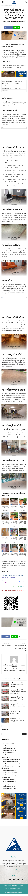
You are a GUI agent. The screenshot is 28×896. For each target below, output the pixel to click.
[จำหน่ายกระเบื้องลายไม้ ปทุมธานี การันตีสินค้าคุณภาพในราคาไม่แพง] (5, 698)
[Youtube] (22, 879)
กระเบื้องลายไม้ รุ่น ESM (8, 748)
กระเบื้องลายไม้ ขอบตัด (8, 779)
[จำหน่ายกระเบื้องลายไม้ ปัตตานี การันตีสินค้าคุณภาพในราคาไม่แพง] (5, 691)
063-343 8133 (20, 590)
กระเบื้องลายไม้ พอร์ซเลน (9, 772)
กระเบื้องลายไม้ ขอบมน (8, 781)
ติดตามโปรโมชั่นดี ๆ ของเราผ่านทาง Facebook (13, 885)
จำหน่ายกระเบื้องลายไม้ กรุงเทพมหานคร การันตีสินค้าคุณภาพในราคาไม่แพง (21, 648)
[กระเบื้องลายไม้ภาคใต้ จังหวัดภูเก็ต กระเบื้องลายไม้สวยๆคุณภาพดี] (5, 684)
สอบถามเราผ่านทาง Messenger (13, 887)
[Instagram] (10, 879)
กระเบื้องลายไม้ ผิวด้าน (8, 788)
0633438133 (19, 866)
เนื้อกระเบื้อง (4, 768)
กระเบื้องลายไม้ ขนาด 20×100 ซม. (11, 763)
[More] (22, 27)
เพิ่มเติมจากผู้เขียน (16, 679)
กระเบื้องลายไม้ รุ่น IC (8, 752)
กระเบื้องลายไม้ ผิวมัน (8, 786)
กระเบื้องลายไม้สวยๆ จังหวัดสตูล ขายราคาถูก (7, 646)
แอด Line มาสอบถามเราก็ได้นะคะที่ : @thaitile (14, 890)
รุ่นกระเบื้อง (4, 746)
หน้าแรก (3, 5)
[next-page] (5, 726)
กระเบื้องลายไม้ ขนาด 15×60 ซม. (10, 759)
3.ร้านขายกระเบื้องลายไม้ (11, 5)
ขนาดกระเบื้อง (4, 757)
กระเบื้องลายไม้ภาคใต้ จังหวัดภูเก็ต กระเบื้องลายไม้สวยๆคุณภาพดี (18, 684)
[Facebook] (5, 879)
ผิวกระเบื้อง (4, 784)
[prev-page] (2, 726)
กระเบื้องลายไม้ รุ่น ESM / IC (9, 750)
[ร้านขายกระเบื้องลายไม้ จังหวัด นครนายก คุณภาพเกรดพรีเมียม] (5, 720)
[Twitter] (14, 879)
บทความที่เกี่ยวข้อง (6, 679)
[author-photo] (14, 663)
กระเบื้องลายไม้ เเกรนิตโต (9, 775)
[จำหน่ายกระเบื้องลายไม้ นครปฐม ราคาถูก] (5, 713)
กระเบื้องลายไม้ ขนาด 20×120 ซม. (11, 766)
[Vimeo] (18, 879)
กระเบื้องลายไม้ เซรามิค (8, 770)
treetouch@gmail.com (16, 869)
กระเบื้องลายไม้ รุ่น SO (8, 755)
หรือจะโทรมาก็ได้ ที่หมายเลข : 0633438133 (13, 888)
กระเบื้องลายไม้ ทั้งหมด (6, 743)
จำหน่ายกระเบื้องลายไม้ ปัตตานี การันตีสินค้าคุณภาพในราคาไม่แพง (18, 691)
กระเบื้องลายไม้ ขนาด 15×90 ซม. (10, 761)
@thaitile (22, 587)
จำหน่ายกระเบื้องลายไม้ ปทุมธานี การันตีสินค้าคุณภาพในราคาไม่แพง (18, 698)
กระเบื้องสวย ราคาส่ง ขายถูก (8, 577)
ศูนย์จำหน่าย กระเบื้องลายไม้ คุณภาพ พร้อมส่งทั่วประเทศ (14, 21)
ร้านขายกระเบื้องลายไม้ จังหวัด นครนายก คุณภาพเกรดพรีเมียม (17, 720)
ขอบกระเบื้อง (4, 777)
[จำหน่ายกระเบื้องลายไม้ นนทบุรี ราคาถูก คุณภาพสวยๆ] (5, 706)
